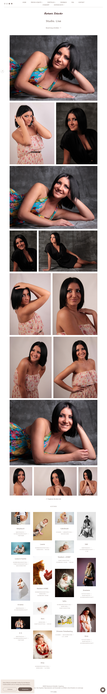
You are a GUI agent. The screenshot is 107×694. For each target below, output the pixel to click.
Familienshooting (21, 564)
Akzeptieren (25, 689)
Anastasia (86, 590)
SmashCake (65, 534)
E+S (20, 633)
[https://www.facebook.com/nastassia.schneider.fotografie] (11, 4)
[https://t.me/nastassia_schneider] (9, 4)
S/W (87, 551)
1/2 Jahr (65, 636)
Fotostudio (86, 594)
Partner (21, 535)
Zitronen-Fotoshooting (64, 631)
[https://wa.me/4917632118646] (7, 4)
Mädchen (40, 549)
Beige (47, 549)
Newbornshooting (42, 548)
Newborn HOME (61, 562)
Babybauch (20, 528)
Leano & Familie (20, 558)
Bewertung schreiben (52, 28)
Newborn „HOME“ (64, 557)
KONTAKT (81, 2)
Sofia (64, 601)
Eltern (47, 668)
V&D (86, 544)
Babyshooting (64, 560)
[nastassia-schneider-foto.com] (53, 13)
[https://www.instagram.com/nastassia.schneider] (4, 4)
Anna (86, 636)
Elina (42, 662)
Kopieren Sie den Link (54, 499)
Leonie (42, 544)
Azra (42, 618)
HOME (24, 2)
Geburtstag (67, 532)
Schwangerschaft (20, 534)
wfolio (55, 691)
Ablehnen (9, 689)
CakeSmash (64, 528)
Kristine (20, 604)
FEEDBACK (63, 2)
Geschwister (21, 566)
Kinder (58, 532)
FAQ (72, 2)
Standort (46, 5)
